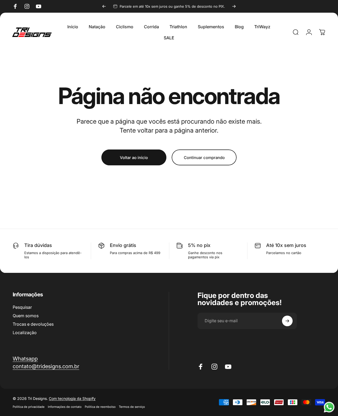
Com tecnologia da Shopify (72, 398)
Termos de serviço (132, 407)
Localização (25, 332)
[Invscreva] (287, 321)
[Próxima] (234, 6)
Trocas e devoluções (33, 324)
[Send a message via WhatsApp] (329, 407)
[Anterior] (104, 6)
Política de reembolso (100, 407)
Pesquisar (22, 307)
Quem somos (26, 315)
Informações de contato (65, 407)
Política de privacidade (29, 407)
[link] (46, 366)
